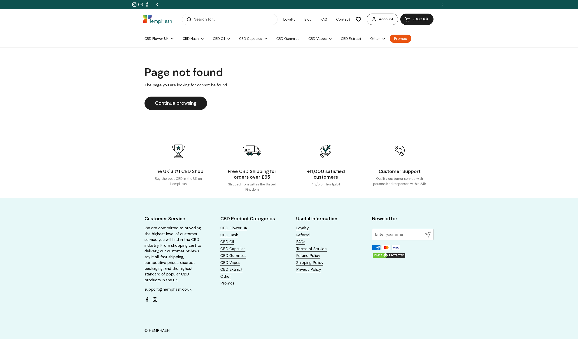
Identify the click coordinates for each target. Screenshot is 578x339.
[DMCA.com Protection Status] (389, 257)
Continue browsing (175, 103)
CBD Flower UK (233, 227)
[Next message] (442, 4)
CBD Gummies (233, 255)
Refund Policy (308, 255)
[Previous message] (157, 4)
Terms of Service (311, 248)
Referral (303, 234)
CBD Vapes (230, 262)
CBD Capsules (232, 248)
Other (225, 276)
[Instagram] (134, 4)
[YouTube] (140, 4)
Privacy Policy (308, 269)
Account (386, 19)
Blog (308, 19)
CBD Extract (231, 269)
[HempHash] (157, 19)
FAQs (300, 241)
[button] (417, 19)
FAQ (324, 19)
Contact (343, 19)
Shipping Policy (309, 262)
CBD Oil (227, 241)
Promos (227, 283)
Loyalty (289, 19)
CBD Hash (229, 234)
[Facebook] (147, 4)
